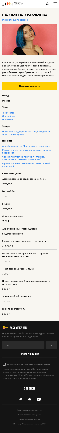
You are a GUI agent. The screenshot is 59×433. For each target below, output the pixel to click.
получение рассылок (41, 364)
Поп (34, 131)
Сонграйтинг (9, 115)
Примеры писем (29, 354)
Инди (5, 131)
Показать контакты (29, 86)
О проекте (29, 388)
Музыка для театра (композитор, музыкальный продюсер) (26, 151)
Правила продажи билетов (29, 419)
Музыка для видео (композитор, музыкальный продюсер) (26, 164)
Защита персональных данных (29, 414)
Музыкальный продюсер (15, 19)
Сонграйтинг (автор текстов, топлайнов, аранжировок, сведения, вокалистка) (23, 158)
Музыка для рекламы (20, 131)
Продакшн (7, 119)
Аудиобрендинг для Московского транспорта (26, 145)
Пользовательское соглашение (29, 410)
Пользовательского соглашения (29, 371)
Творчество (8, 112)
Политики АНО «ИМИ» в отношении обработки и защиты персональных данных (28, 376)
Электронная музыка (13, 134)
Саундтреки (43, 131)
